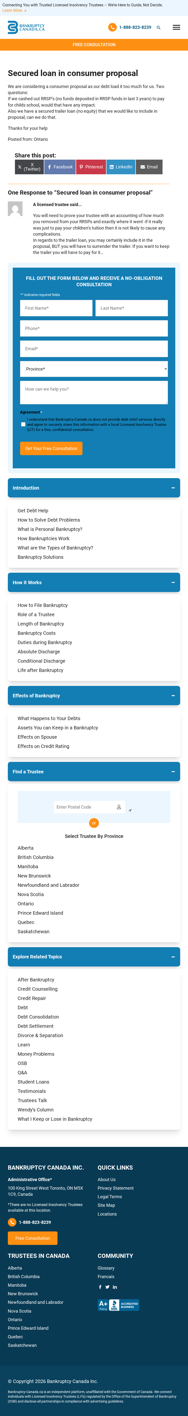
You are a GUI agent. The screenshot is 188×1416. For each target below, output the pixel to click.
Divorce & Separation (40, 1035)
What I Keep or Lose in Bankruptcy (55, 1119)
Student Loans (33, 1082)
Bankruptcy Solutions (40, 557)
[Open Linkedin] (114, 1286)
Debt (23, 1007)
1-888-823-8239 (35, 1222)
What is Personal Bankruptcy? (50, 529)
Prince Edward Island (40, 913)
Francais (106, 1276)
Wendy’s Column (36, 1110)
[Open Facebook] (100, 1286)
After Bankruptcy (36, 980)
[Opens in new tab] (118, 1305)
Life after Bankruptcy (40, 670)
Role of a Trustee (36, 614)
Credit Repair (32, 998)
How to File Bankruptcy (43, 605)
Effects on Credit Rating (43, 746)
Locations (107, 1214)
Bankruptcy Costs (37, 633)
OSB (22, 1063)
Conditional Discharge (41, 661)
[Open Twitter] (107, 1286)
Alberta (26, 848)
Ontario (26, 904)
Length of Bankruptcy (41, 624)
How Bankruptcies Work (44, 538)
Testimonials (32, 1091)
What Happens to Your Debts (49, 718)
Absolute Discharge (39, 652)
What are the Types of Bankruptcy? (55, 548)
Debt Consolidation (38, 1017)
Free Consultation (94, 44)
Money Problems (36, 1054)
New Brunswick (34, 876)
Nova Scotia (31, 894)
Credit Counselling (38, 989)
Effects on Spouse (37, 737)
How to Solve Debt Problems (49, 520)
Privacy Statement (116, 1188)
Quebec (26, 922)
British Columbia (36, 857)
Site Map (106, 1205)
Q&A (22, 1073)
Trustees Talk (32, 1100)
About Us (107, 1179)
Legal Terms (110, 1196)
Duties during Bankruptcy (45, 642)
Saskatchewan (33, 931)
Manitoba (28, 866)
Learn (24, 1045)
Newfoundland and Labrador (48, 885)
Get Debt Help (33, 511)
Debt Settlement (36, 1026)
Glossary (106, 1268)
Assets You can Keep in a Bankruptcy (58, 728)
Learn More (12, 10)
